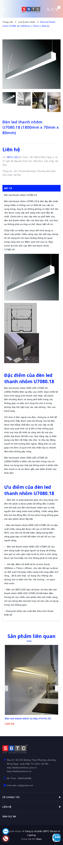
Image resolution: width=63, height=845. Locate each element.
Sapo (39, 839)
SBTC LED (12, 157)
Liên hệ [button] (6, 806)
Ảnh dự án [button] (9, 816)
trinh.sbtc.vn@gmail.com (20, 785)
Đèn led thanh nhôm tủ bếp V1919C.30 (28, 718)
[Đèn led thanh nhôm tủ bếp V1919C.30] (31, 679)
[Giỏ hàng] (56, 9)
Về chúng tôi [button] (11, 797)
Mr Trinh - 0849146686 (19, 778)
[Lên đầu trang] (56, 827)
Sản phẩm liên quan (31, 636)
